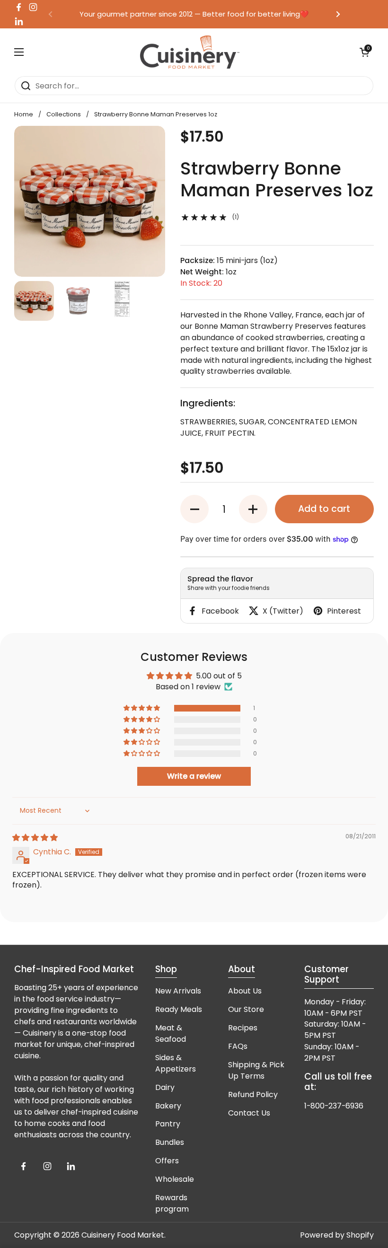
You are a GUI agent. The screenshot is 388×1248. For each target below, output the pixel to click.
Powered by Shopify (337, 1235)
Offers (167, 1160)
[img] (35, 837)
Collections (63, 114)
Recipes (242, 1027)
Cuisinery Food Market (122, 1235)
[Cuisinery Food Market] (189, 52)
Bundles (169, 1142)
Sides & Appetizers (175, 1063)
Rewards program (172, 1203)
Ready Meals (178, 1009)
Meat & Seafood (170, 1033)
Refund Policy (253, 1094)
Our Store (246, 1009)
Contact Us (249, 1112)
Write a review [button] (194, 776)
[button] (194, 509)
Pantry (167, 1123)
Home (23, 114)
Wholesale (174, 1179)
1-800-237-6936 (333, 1105)
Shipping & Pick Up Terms (256, 1070)
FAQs (237, 1046)
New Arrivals (178, 990)
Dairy (165, 1087)
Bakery (168, 1105)
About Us (245, 990)
